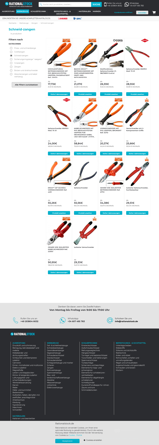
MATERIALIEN (85, 11)
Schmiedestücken (89, 390)
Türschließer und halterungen (94, 358)
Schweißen (17, 410)
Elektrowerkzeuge (55, 387)
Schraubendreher (54, 360)
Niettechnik (121, 353)
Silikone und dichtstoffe (126, 350)
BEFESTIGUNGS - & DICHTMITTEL (62, 12)
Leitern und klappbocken (23, 373)
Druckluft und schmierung (24, 345)
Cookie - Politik (75, 435)
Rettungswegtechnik (90, 350)
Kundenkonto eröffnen (123, 12)
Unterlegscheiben (123, 345)
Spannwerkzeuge (54, 373)
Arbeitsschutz (18, 400)
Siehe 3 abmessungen (59, 94)
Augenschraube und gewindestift (130, 365)
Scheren (50, 365)
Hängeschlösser (88, 353)
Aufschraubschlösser (90, 348)
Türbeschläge (87, 363)
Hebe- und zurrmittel (22, 390)
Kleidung (16, 402)
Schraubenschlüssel (55, 355)
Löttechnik (51, 385)
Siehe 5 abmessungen (59, 154)
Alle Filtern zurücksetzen (26, 85)
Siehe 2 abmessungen (85, 154)
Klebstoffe (120, 348)
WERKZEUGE (22, 11)
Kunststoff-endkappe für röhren (95, 385)
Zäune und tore (88, 387)
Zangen (34, 23)
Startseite (12, 23)
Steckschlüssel (53, 358)
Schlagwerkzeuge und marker (60, 363)
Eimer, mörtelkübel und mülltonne (28, 365)
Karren (15, 385)
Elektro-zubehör (19, 368)
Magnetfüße (18, 370)
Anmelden (142, 13)
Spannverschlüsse (89, 360)
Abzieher (51, 380)
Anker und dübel (123, 355)
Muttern (119, 370)
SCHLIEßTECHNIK (38, 11)
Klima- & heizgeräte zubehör (25, 375)
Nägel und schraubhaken (127, 363)
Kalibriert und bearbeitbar (24, 418)
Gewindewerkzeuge (55, 350)
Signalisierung (19, 405)
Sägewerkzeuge (54, 353)
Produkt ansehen (85, 94)
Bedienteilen (18, 392)
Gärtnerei (17, 363)
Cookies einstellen (93, 440)
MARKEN (97, 11)
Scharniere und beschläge (92, 365)
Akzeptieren (67, 441)
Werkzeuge (24, 23)
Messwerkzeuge (54, 382)
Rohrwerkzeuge (54, 370)
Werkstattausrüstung (22, 382)
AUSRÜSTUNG (8, 11)
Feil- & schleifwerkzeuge (57, 345)
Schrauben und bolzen (125, 368)
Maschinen (17, 407)
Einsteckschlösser (89, 345)
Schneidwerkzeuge (55, 348)
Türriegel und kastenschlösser (94, 355)
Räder (15, 387)
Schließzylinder (88, 382)
